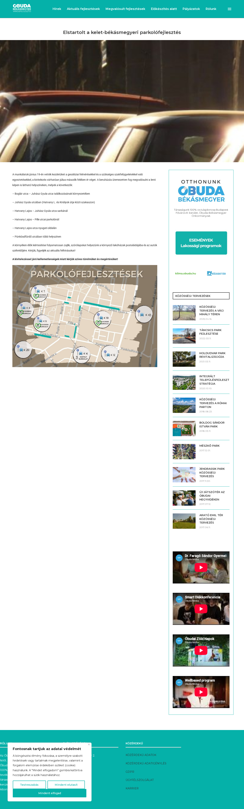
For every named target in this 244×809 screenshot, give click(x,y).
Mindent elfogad (49, 793)
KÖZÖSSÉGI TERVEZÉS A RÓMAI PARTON (213, 403)
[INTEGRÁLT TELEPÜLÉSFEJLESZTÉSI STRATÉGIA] (184, 382)
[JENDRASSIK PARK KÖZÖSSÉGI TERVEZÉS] (184, 474)
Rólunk (211, 9)
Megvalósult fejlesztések (125, 9)
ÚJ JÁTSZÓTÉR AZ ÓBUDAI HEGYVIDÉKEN (212, 495)
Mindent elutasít (66, 784)
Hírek (57, 9)
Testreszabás (29, 784)
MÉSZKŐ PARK (209, 445)
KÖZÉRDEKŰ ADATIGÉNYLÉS (146, 763)
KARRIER (132, 788)
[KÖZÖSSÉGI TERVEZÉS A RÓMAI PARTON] (184, 405)
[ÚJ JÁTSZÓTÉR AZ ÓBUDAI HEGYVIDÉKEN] (184, 498)
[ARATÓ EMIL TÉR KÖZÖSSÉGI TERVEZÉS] (184, 521)
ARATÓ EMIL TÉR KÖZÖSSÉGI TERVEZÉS (211, 518)
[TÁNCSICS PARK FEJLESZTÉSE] (184, 336)
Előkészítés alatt (164, 9)
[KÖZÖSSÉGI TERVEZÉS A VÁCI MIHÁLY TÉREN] (184, 312)
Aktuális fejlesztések (83, 9)
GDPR (130, 772)
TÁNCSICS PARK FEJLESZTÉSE (210, 332)
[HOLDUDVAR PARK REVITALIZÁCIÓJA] (184, 359)
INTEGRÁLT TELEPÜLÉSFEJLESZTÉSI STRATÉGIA (214, 380)
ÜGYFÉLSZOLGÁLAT (140, 780)
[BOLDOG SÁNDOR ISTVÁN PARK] (184, 428)
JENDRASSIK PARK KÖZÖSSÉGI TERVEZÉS (212, 472)
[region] (50, 772)
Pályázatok (191, 9)
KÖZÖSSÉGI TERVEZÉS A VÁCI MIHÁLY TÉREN (211, 310)
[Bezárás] (89, 744)
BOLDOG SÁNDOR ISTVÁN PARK (212, 424)
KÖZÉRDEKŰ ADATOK (141, 755)
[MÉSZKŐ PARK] (184, 451)
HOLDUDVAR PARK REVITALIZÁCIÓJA (212, 355)
